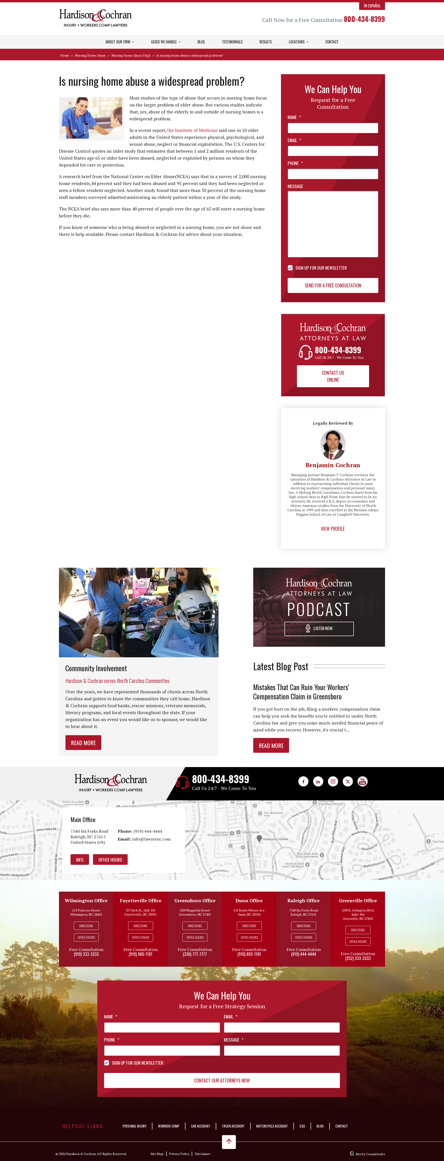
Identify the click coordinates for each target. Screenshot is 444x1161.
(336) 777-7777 (195, 954)
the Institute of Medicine (192, 130)
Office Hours (110, 859)
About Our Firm (118, 42)
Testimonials (232, 42)
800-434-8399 (364, 19)
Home (64, 55)
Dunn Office (249, 900)
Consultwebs (375, 1154)
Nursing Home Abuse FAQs (131, 55)
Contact (332, 42)
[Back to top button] (229, 1142)
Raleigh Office (303, 900)
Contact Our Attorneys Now (222, 1080)
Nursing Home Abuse (90, 55)
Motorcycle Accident (272, 1125)
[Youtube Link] (363, 781)
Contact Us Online (333, 376)
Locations (297, 42)
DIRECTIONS (86, 925)
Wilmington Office (86, 900)
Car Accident (200, 1125)
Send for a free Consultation (333, 285)
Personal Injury (134, 1125)
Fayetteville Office (140, 900)
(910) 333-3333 (86, 954)
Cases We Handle (164, 42)
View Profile (333, 528)
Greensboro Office (195, 900)
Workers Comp (168, 1125)
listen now (323, 628)
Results (265, 42)
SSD (302, 1125)
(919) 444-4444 (147, 831)
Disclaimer (202, 1154)
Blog (201, 42)
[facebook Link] (303, 781)
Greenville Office (358, 900)
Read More (83, 742)
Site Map (157, 1154)
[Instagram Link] (333, 781)
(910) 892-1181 (249, 954)
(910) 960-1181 (140, 954)
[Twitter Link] (348, 781)
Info (79, 859)
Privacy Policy (179, 1154)
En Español (372, 6)
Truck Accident (233, 1125)
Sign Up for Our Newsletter (321, 267)
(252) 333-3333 (358, 958)
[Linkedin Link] (318, 781)
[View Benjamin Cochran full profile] (333, 432)
